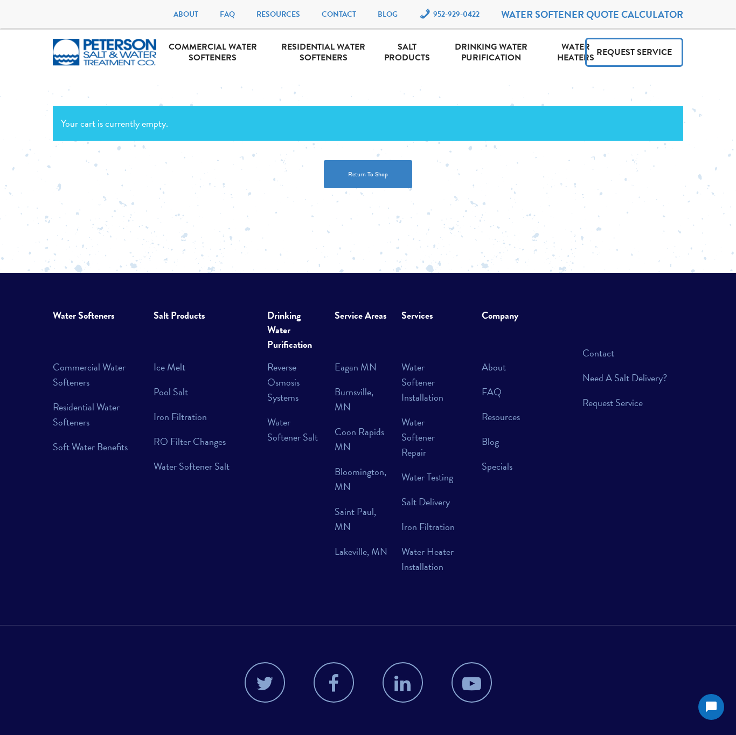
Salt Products (407, 52)
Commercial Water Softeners (213, 52)
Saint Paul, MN (355, 519)
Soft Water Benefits (90, 446)
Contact (339, 14)
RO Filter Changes (190, 441)
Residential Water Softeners (323, 52)
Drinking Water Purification (491, 52)
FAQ (227, 14)
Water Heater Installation (427, 559)
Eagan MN (356, 367)
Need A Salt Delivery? (624, 377)
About (185, 14)
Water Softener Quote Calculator (592, 14)
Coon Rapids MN (359, 439)
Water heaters (575, 52)
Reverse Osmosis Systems (283, 382)
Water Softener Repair (418, 437)
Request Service (634, 52)
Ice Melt (169, 367)
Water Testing (427, 477)
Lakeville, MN (361, 551)
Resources (278, 14)
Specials (497, 466)
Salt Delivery (425, 501)
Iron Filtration (180, 416)
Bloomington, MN (360, 479)
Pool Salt (171, 391)
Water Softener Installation (422, 382)
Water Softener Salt (192, 466)
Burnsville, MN (354, 399)
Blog (388, 14)
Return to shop (368, 174)
